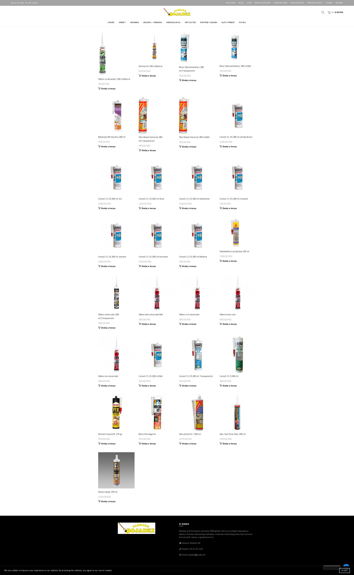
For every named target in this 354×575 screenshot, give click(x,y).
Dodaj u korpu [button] (108, 89)
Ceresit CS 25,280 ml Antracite (153, 256)
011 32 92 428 (17, 3)
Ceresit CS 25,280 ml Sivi (110, 198)
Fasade (111, 22)
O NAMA (329, 3)
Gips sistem (190, 22)
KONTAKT (339, 3)
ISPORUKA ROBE (280, 3)
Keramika (134, 22)
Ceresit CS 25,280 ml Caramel (234, 198)
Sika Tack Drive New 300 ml (233, 434)
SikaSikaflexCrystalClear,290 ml (234, 251)
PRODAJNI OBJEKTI (315, 3)
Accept (344, 570)
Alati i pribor (228, 22)
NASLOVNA (230, 3)
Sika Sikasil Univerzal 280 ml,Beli (194, 137)
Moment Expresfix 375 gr (110, 434)
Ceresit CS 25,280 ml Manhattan (194, 198)
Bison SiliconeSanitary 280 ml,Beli (235, 66)
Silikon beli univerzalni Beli (151, 314)
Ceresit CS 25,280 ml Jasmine (112, 256)
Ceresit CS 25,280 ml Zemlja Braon (236, 137)
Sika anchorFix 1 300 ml (190, 434)
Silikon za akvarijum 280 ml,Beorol (114, 79)
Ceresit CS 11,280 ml (229, 376)
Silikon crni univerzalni (189, 314)
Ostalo (242, 22)
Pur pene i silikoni (208, 22)
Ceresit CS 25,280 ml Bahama (193, 256)
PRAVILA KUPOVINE (263, 3)
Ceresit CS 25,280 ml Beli (150, 376)
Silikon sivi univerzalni (108, 376)
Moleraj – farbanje (152, 22)
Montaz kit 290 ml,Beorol (150, 66)
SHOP (249, 3)
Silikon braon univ (228, 314)
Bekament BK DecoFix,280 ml (111, 137)
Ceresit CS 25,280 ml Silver (151, 198)
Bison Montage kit (147, 434)
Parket (122, 22)
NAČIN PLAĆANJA (297, 3)
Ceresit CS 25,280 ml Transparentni (196, 376)
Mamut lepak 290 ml (107, 492)
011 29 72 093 (31, 3)
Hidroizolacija (173, 22)
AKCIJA (241, 3)
